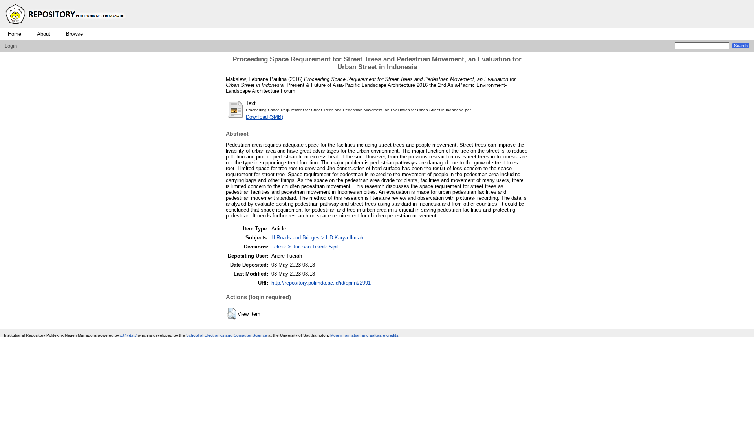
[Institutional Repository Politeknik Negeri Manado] (66, 26)
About (43, 34)
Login (11, 46)
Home (14, 34)
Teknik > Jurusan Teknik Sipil (305, 247)
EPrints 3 (128, 335)
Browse (74, 34)
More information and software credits (364, 335)
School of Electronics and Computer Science (226, 335)
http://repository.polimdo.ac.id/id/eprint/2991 (321, 283)
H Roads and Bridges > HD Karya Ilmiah (317, 238)
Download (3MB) (264, 117)
